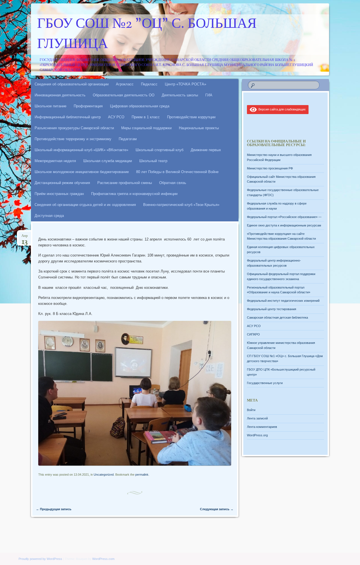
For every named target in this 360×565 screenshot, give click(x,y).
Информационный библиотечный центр (68, 117)
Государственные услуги (265, 383)
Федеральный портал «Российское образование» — (284, 217)
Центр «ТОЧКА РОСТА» (185, 84)
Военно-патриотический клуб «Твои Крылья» (181, 205)
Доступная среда (49, 216)
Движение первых (206, 150)
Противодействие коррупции (191, 117)
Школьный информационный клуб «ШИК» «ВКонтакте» (81, 150)
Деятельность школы (180, 95)
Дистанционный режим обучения (62, 183)
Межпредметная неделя (55, 161)
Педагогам (128, 139)
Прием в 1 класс (146, 117)
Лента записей (257, 418)
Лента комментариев (262, 426)
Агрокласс (125, 84)
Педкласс (149, 84)
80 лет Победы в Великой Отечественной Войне (177, 172)
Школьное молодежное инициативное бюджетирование (82, 172)
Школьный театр (153, 161)
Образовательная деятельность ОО (123, 95)
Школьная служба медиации (107, 161)
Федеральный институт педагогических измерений (283, 300)
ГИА (208, 95)
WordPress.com (103, 559)
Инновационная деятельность (60, 95)
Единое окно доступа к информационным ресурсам (284, 225)
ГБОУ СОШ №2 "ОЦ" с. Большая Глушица (146, 34)
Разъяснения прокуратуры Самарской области (74, 128)
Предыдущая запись (53, 509)
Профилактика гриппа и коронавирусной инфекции (134, 194)
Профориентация (88, 106)
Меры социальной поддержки (146, 128)
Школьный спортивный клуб (159, 150)
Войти (251, 410)
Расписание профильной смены (124, 183)
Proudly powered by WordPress (40, 559)
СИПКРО (253, 334)
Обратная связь (172, 183)
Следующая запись (216, 509)
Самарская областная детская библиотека (277, 317)
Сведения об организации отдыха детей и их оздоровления (85, 205)
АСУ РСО (116, 117)
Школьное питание (50, 106)
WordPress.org (257, 435)
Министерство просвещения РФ (270, 168)
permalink (141, 474)
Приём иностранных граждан (59, 194)
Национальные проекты (199, 128)
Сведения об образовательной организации (72, 84)
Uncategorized (104, 474)
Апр (24, 237)
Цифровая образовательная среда (139, 106)
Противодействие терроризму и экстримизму (73, 139)
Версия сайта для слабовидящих (281, 109)
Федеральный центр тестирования (271, 309)
